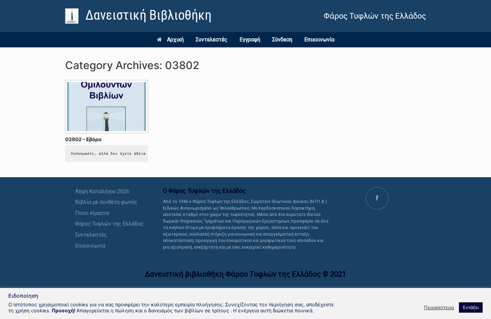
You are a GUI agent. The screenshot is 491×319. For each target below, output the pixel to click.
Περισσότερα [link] (439, 308)
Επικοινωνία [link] (319, 39)
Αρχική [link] (175, 39)
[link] (138, 16)
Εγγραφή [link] (249, 39)
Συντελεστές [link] (211, 39)
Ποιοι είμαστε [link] (92, 213)
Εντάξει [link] (471, 307)
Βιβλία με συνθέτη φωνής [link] (106, 202)
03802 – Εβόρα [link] (83, 139)
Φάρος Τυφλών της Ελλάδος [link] (109, 224)
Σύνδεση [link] (282, 39)
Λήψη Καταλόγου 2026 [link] (102, 191)
